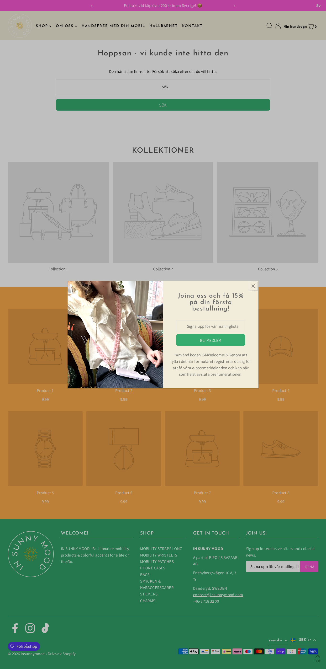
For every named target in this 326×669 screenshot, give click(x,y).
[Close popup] (253, 286)
